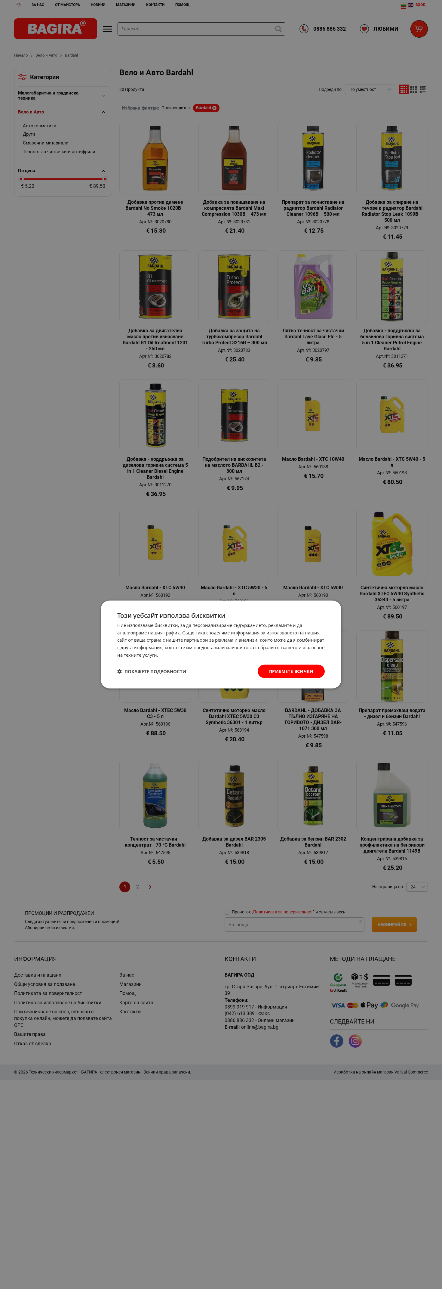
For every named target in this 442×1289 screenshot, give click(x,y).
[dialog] (221, 644)
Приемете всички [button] (291, 671)
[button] (151, 671)
